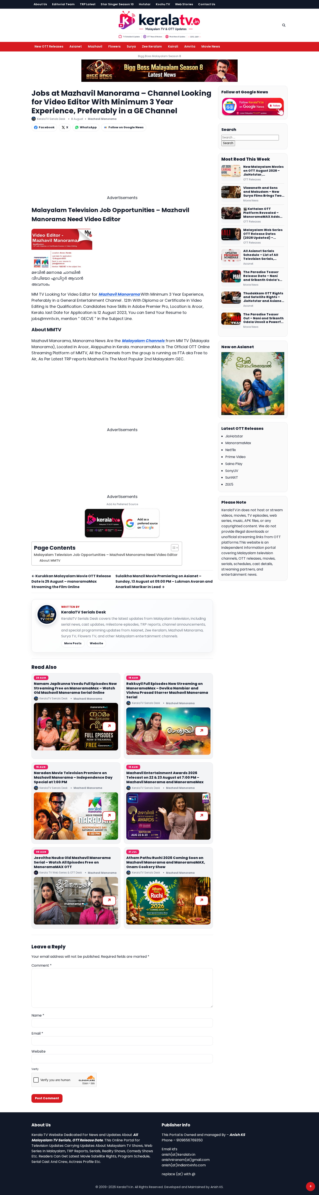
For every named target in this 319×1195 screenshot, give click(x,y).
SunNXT (231, 477)
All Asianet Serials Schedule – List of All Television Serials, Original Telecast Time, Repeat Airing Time (263, 255)
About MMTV (49, 560)
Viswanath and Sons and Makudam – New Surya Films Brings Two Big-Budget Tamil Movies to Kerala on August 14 (262, 192)
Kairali (173, 46)
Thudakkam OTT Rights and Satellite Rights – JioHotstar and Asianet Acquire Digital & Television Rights (263, 297)
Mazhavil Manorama (102, 119)
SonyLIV (231, 470)
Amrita (189, 46)
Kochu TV (163, 4)
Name (37, 1015)
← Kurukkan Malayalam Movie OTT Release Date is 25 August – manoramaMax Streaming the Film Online (71, 581)
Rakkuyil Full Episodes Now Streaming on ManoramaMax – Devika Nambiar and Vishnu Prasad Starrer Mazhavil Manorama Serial (167, 690)
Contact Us (206, 4)
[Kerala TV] (159, 24)
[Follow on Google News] (252, 106)
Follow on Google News (126, 127)
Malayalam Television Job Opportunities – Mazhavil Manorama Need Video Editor (106, 554)
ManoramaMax (238, 442)
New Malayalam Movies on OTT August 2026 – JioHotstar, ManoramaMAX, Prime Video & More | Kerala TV (263, 171)
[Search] (284, 25)
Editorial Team (63, 4)
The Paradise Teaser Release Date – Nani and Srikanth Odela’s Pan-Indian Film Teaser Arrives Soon (263, 276)
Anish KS (237, 1134)
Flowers (114, 46)
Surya (131, 46)
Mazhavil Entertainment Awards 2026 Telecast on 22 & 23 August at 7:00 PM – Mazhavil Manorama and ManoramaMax (165, 777)
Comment (41, 965)
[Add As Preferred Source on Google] (122, 523)
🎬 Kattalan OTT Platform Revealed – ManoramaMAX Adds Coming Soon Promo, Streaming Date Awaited (261, 213)
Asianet (75, 46)
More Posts (73, 643)
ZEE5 (229, 484)
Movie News (210, 46)
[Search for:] (250, 137)
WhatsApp (88, 127)
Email (37, 1033)
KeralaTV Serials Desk (83, 612)
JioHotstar (234, 436)
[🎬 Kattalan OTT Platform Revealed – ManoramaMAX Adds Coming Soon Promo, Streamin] (231, 215)
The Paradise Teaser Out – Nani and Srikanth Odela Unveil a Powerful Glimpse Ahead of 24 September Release (263, 318)
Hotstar (145, 4)
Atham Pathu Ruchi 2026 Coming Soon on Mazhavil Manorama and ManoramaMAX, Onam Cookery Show (165, 862)
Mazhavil (95, 46)
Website (96, 643)
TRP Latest (87, 4)
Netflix (230, 449)
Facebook (46, 127)
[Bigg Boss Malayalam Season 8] (159, 70)
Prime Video (235, 456)
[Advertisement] (122, 164)
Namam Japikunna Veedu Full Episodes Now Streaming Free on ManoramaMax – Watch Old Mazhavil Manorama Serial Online (75, 688)
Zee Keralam (152, 46)
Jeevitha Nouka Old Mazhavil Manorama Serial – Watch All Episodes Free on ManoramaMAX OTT (72, 862)
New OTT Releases (49, 46)
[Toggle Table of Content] (173, 547)
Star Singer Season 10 (117, 4)
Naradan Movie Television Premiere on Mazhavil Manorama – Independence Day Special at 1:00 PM (73, 777)
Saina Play (233, 463)
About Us (40, 4)
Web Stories (184, 4)
